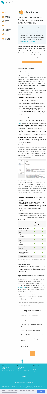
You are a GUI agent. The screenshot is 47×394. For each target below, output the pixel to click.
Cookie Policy (31, 382)
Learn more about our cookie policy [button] (9, 392)
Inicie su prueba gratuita (28, 41)
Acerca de (35, 367)
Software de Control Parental (6, 368)
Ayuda (34, 369)
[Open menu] (45, 2)
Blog (34, 371)
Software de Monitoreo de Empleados (23, 368)
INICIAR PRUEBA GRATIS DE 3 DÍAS (33, 62)
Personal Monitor (22, 287)
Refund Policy (25, 382)
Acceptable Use (18, 382)
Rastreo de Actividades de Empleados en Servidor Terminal (23, 371)
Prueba (32, 353)
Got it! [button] (41, 391)
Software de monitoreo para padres (8, 371)
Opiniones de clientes (37, 373)
